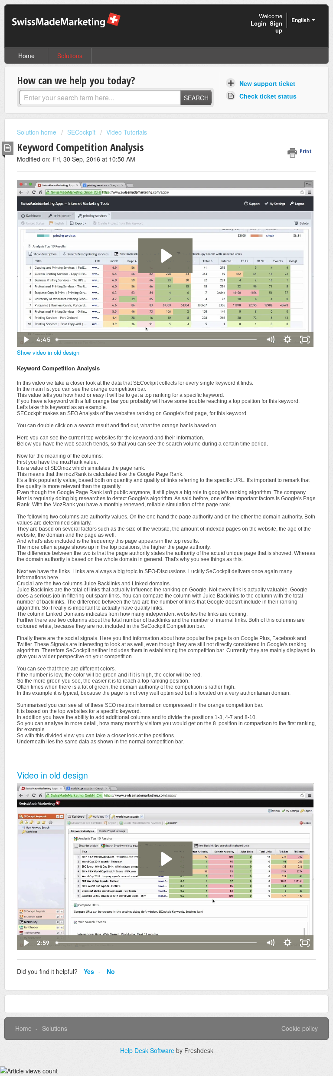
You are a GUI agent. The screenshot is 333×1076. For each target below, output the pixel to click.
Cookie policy (299, 1028)
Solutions (69, 55)
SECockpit (81, 132)
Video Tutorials (126, 132)
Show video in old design (48, 352)
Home (26, 55)
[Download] (150, 544)
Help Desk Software (148, 1050)
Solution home (37, 132)
